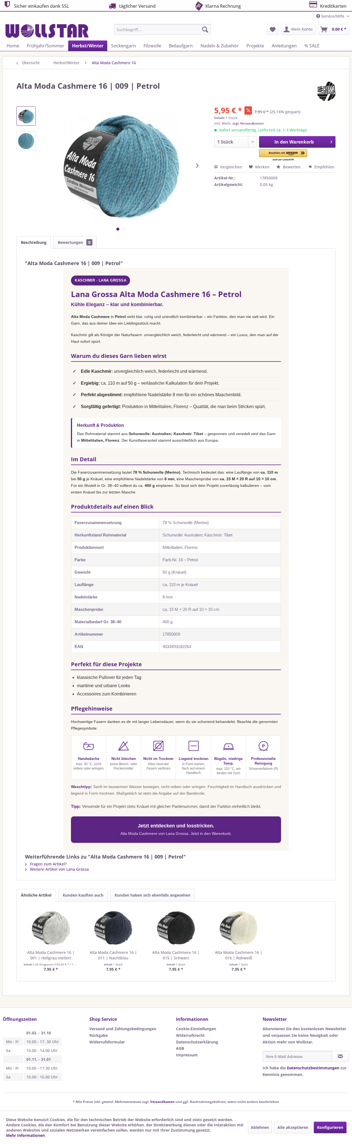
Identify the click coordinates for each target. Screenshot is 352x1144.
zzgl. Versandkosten (248, 123)
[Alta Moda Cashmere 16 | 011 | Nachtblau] (113, 927)
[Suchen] (205, 29)
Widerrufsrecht (190, 1035)
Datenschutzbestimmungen (313, 1067)
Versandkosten (162, 1101)
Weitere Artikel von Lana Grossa (59, 869)
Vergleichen (230, 166)
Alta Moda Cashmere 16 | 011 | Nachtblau (113, 955)
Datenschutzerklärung (197, 1042)
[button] (283, 155)
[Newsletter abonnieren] (340, 1056)
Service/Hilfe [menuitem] (332, 16)
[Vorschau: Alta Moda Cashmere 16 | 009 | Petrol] (26, 116)
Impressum (187, 1054)
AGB (180, 1048)
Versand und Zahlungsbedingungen (122, 1028)
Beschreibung (33, 242)
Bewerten (292, 166)
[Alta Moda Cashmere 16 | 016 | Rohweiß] (238, 927)
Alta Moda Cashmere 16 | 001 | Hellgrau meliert (51, 955)
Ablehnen (260, 1127)
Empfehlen (323, 166)
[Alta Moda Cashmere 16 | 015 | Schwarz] (176, 927)
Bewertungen (74, 242)
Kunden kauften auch (83, 895)
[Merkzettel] (273, 29)
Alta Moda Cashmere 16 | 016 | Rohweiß (238, 955)
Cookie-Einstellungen (196, 1028)
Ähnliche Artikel (36, 895)
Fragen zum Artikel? (48, 864)
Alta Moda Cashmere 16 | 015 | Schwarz (176, 955)
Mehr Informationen (25, 1135)
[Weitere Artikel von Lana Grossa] (326, 91)
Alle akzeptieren (292, 1127)
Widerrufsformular (107, 1042)
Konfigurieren (330, 1127)
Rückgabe (98, 1035)
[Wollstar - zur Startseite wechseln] (47, 31)
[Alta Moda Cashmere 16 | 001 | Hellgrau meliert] (51, 927)
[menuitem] (162, 29)
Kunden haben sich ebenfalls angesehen (152, 895)
